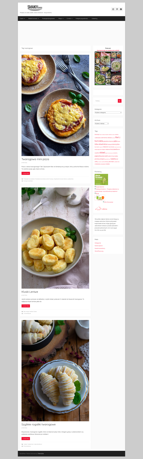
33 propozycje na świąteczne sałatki (108, 50)
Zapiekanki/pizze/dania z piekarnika (63, 179)
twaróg (106, 161)
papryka (98, 156)
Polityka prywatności (82, 18)
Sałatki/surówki (32, 18)
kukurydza (115, 144)
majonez (100, 147)
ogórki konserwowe (109, 153)
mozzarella (114, 149)
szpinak (99, 161)
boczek (106, 134)
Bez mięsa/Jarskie (28, 311)
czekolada (97, 137)
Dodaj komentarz (28, 181)
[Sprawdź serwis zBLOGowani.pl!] (108, 202)
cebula (110, 134)
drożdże (113, 137)
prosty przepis (100, 159)
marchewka (111, 147)
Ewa (26, 162)
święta (108, 164)
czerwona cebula (106, 137)
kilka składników (101, 144)
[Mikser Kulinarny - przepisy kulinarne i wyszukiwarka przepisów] (101, 184)
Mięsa (60, 18)
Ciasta (21, 18)
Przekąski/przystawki (48, 18)
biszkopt (97, 134)
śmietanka (97, 164)
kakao (119, 141)
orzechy (115, 153)
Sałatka (113, 159)
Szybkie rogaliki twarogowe (39, 424)
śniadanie (103, 164)
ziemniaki (111, 161)
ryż (109, 159)
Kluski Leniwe (30, 291)
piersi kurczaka (113, 156)
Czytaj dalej (26, 173)
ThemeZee (41, 453)
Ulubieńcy (94, 18)
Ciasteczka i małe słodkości (34, 444)
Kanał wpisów (99, 245)
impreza (111, 141)
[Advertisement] (62, 33)
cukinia (116, 134)
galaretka (105, 141)
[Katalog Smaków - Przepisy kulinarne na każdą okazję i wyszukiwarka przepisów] (108, 191)
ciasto (113, 134)
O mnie (69, 18)
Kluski (35, 311)
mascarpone (98, 149)
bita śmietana (102, 134)
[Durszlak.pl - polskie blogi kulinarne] (99, 187)
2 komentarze (27, 313)
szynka (103, 161)
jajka (115, 141)
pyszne (107, 159)
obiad (102, 152)
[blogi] (97, 193)
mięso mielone (106, 149)
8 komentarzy (27, 446)
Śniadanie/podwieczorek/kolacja (44, 179)
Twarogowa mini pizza (35, 159)
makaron (105, 147)
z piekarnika (116, 161)
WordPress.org (99, 251)
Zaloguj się (98, 243)
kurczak (97, 147)
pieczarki (105, 156)
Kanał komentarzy (100, 248)
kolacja (110, 144)
